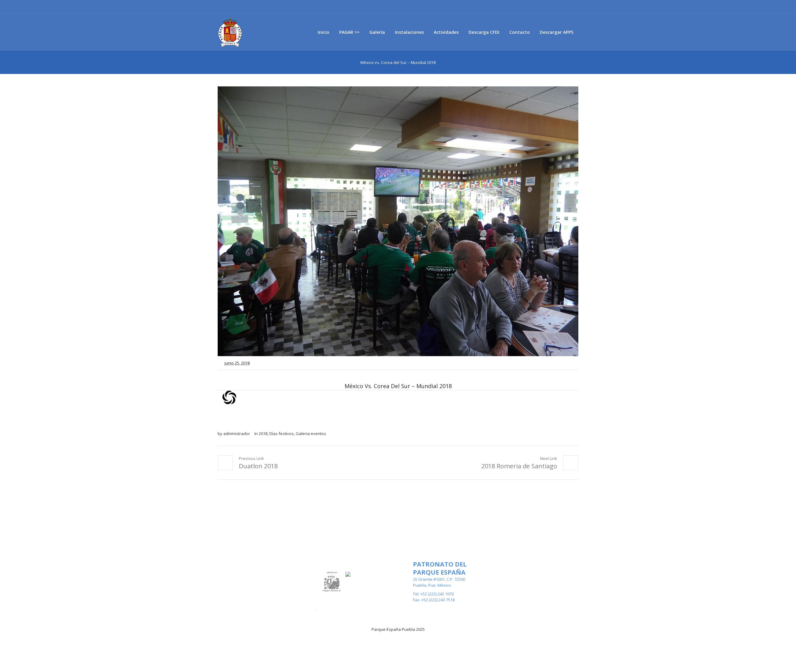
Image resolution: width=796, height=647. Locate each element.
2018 (263, 433)
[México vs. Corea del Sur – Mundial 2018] (398, 221)
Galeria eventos (311, 433)
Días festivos (281, 433)
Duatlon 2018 (258, 466)
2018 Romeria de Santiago (519, 466)
